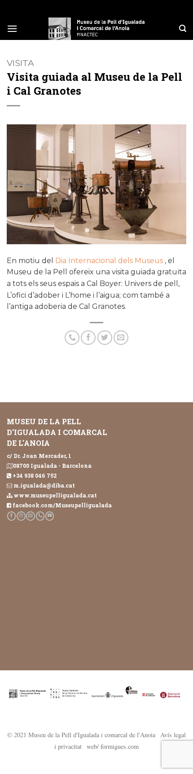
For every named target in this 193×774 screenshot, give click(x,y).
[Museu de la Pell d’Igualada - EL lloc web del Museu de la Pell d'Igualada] (96, 29)
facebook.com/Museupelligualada (62, 505)
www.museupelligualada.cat (55, 495)
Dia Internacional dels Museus (108, 260)
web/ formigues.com (113, 746)
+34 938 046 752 (35, 475)
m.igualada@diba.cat (44, 485)
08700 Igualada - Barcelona (52, 465)
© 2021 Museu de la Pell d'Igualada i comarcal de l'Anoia (81, 734)
